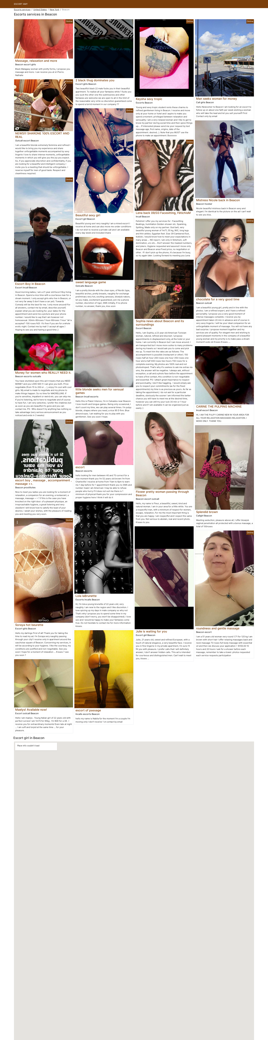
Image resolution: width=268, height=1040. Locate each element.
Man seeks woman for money (216, 98)
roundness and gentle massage (217, 628)
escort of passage (88, 710)
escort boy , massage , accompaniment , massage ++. (43, 482)
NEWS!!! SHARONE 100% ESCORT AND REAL (42, 135)
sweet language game (91, 282)
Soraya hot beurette (29, 625)
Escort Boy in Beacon (30, 284)
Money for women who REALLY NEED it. (43, 372)
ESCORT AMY (21, 4)
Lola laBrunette (86, 596)
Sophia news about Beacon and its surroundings (160, 322)
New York (54, 9)
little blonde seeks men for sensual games (100, 391)
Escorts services (22, 9)
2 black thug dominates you (95, 80)
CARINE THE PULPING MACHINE (219, 406)
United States (40, 9)
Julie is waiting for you (151, 631)
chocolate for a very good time (217, 299)
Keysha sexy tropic (149, 99)
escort (80, 467)
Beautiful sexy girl (88, 215)
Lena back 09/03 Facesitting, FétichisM (163, 213)
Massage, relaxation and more (36, 60)
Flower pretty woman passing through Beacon (162, 493)
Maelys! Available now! (31, 709)
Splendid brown (207, 512)
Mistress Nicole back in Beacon (218, 200)
